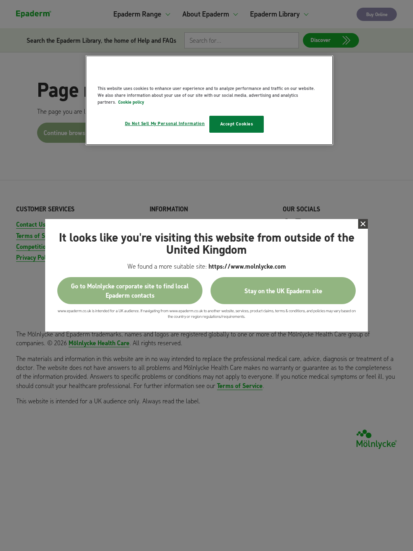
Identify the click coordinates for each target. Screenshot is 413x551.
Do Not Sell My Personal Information (165, 123)
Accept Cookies (236, 124)
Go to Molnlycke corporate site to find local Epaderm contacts (130, 290)
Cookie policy (131, 102)
